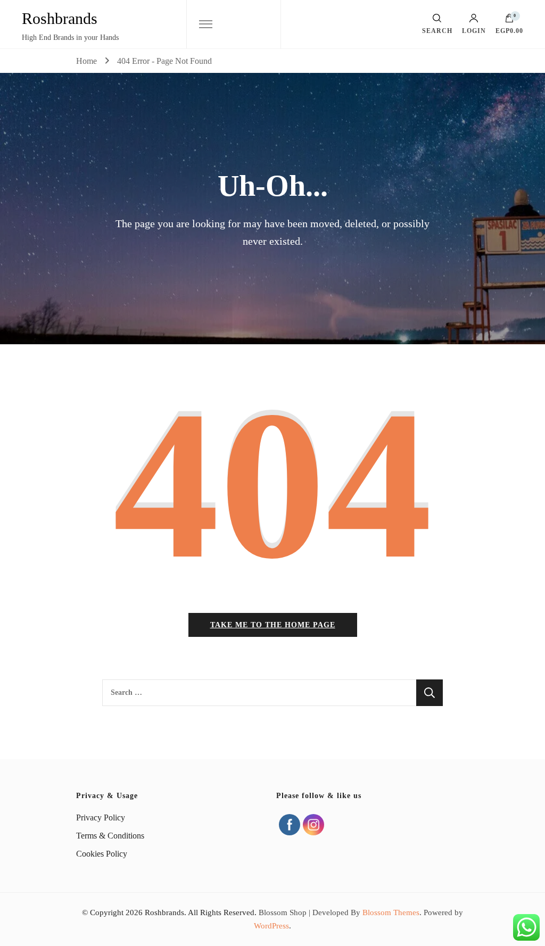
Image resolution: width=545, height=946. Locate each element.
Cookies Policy (101, 853)
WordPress (271, 926)
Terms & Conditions (110, 835)
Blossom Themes (390, 912)
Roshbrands (59, 18)
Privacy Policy (100, 817)
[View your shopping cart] (509, 21)
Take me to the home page (272, 625)
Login (474, 30)
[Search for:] (259, 692)
